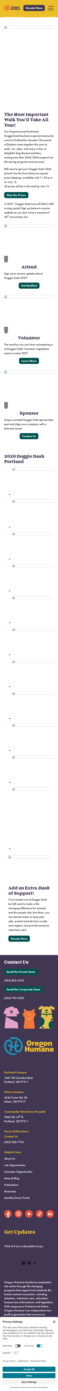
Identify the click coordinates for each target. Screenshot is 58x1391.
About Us (9, 1158)
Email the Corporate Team (23, 989)
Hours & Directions (16, 1131)
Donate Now (34, 8)
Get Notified (29, 285)
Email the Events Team (21, 972)
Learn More (29, 361)
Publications (11, 1185)
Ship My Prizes (16, 195)
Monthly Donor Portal (17, 1198)
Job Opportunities (14, 1165)
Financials (10, 1191)
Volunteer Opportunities (18, 1171)
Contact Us (29, 436)
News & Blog (11, 1178)
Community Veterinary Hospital (25, 1111)
